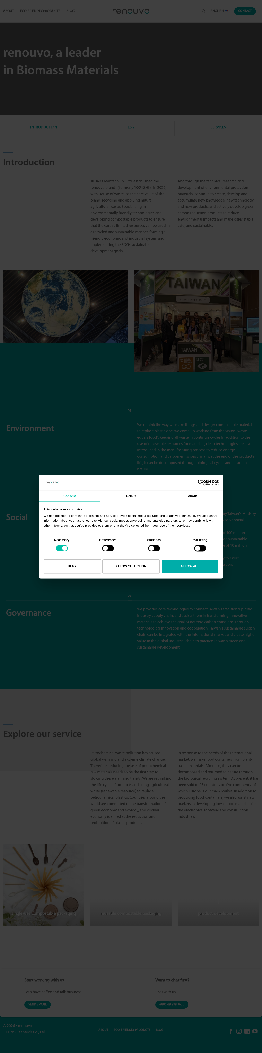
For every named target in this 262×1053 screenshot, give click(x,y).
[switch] (108, 548)
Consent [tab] (69, 496)
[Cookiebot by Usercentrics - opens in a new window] (201, 482)
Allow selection (131, 566)
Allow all (190, 566)
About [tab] (192, 496)
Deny (72, 566)
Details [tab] (131, 496)
